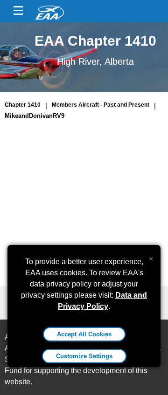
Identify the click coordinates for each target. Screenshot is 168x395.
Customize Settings (84, 356)
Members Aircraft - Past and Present (100, 105)
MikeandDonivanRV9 (34, 115)
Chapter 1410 (23, 105)
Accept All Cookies (84, 334)
